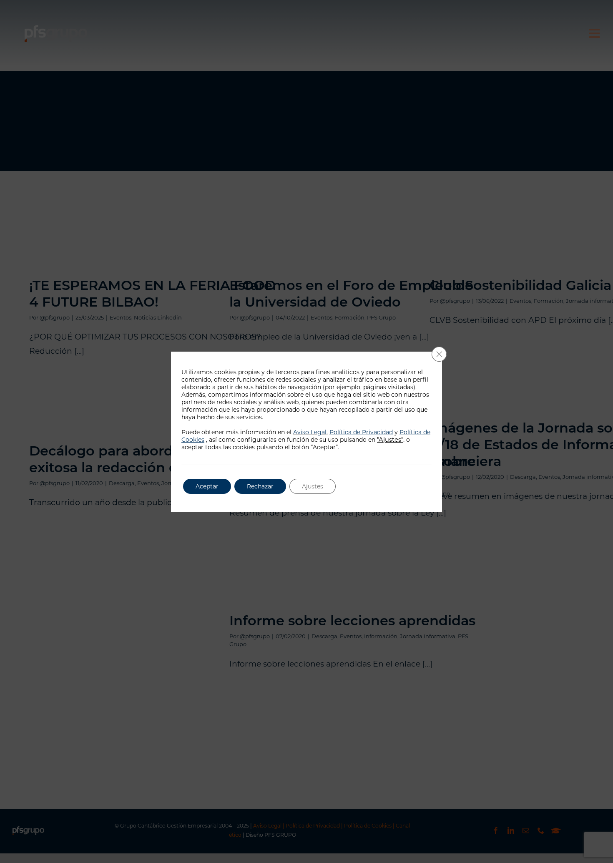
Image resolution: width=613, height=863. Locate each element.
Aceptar (207, 486)
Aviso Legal (310, 432)
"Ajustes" (390, 439)
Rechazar (260, 486)
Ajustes (312, 486)
